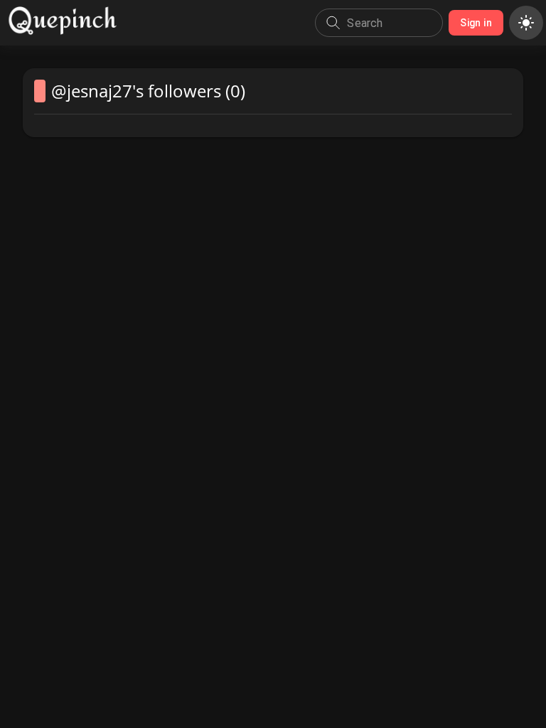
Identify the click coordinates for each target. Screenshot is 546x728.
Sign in (476, 22)
